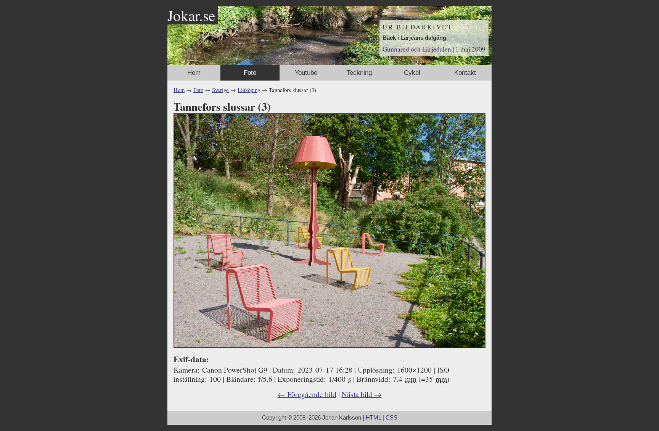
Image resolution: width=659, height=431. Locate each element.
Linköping (249, 90)
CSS (391, 418)
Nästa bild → (362, 394)
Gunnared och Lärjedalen (417, 49)
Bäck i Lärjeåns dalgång (414, 38)
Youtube (306, 72)
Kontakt (465, 72)
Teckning (359, 72)
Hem (194, 72)
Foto (250, 72)
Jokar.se (191, 15)
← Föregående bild (307, 394)
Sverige (220, 90)
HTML (373, 418)
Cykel (412, 72)
